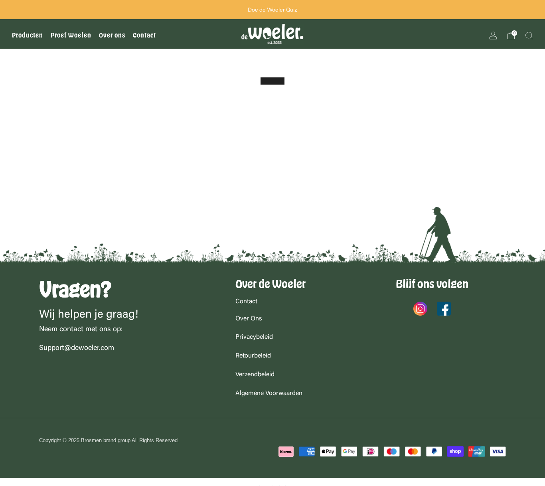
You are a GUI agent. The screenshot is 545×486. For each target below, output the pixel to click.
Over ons (112, 35)
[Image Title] (420, 309)
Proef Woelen (71, 35)
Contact (144, 35)
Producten (27, 35)
